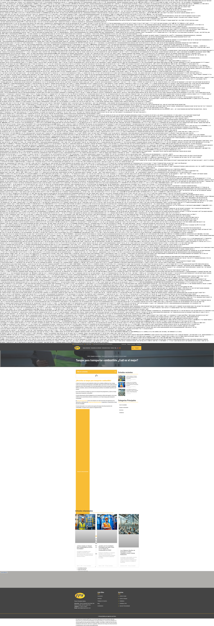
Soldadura (121, 412)
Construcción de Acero (106, 347)
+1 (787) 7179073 (83, 606)
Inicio (88, 356)
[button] (115, 371)
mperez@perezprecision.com (84, 608)
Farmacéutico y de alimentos (96, 347)
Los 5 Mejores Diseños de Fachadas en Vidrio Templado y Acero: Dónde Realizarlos (132, 390)
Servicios (112, 347)
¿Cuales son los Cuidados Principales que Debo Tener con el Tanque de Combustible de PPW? (132, 384)
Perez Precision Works (82, 400)
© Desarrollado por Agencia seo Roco (107, 616)
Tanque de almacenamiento (82, 471)
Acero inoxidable (123, 405)
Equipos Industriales (86, 347)
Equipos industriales (96, 356)
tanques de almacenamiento (94, 402)
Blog (115, 347)
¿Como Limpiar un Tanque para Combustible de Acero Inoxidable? (131, 377)
